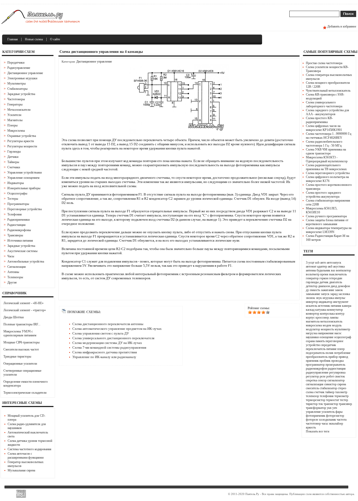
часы (325, 423)
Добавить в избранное (341, 26)
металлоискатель (331, 321)
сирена (341, 384)
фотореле (312, 419)
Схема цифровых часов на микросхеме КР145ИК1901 (324, 128)
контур (339, 313)
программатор (315, 364)
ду (307, 290)
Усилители (14, 115)
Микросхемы (16, 130)
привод (343, 357)
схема (309, 392)
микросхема (314, 325)
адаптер (322, 266)
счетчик (319, 392)
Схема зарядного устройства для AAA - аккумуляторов (327, 112)
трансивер (345, 404)
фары (339, 412)
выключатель (338, 274)
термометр (341, 396)
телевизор (312, 396)
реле (323, 376)
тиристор (312, 404)
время (324, 274)
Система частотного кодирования (29, 449)
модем (327, 325)
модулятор (313, 329)
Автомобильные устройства (25, 261)
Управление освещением (23, 178)
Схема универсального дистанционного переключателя (113, 338)
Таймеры (13, 162)
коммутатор (335, 309)
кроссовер (322, 317)
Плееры (12, 125)
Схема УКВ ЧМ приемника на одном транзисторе (326, 151)
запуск (325, 294)
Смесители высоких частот (21, 349)
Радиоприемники (18, 219)
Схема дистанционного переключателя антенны (107, 324)
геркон (323, 278)
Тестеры (12, 199)
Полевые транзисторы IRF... (21, 324)
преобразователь (317, 357)
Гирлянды (14, 151)
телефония (327, 396)
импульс (340, 298)
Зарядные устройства (21, 94)
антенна (311, 270)
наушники (312, 337)
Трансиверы (15, 235)
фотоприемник (315, 415)
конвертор (312, 313)
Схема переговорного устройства (328, 173)
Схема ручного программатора (326, 216)
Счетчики (13, 167)
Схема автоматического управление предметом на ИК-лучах (117, 329)
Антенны (13, 272)
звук (319, 298)
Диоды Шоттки (13, 317)
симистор (330, 384)
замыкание (313, 294)
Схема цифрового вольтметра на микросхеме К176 (327, 179)
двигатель (335, 282)
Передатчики (15, 62)
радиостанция (337, 368)
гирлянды (312, 282)
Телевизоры (15, 277)
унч (334, 408)
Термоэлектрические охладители (24, 392)
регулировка (337, 372)
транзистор (331, 404)
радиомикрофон (316, 368)
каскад (310, 309)
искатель (311, 306)
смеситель (312, 388)
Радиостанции (16, 225)
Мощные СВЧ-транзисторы (21, 342)
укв (329, 408)
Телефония (14, 214)
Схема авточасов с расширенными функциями (26, 455)
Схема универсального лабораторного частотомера (324, 104)
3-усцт (310, 262)
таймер (329, 392)
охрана (310, 341)
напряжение (326, 333)
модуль (336, 325)
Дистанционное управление (25, 73)
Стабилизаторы (17, 89)
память (320, 341)
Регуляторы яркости (20, 141)
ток (320, 404)
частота (341, 419)
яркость (311, 427)
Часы (10, 256)
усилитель (328, 412)
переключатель (316, 349)
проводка (337, 361)
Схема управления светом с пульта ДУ (100, 333)
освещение (326, 337)
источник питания (329, 306)
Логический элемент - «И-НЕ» (23, 303)
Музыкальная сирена (21, 470)
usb (317, 262)
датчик (323, 282)
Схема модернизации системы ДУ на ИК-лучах (107, 343)
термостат (332, 400)
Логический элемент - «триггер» (24, 310)
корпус (310, 317)
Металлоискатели (18, 110)
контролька (327, 313)
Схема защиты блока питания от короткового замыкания (327, 222)
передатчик (328, 345)
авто (323, 262)
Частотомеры (16, 99)
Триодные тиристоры (17, 356)
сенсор (322, 380)
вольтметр (312, 274)
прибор (333, 357)
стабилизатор (328, 388)
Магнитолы (15, 120)
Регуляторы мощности (22, 146)
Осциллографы (17, 193)
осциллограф (342, 337)
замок (339, 290)
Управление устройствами (24, 172)
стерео (342, 388)
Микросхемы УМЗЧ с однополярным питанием (19, 333)
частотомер (313, 423)
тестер (344, 400)
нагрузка (311, 333)
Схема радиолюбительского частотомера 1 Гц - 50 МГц (324, 143)
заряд (334, 294)
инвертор (312, 302)
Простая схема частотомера (324, 63)
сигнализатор (336, 380)
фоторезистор (335, 415)
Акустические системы (22, 251)
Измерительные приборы (23, 188)
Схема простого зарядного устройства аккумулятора (323, 194)
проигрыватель (335, 364)
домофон (344, 286)
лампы (334, 317)
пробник (324, 361)
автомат (311, 266)
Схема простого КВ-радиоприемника (319, 120)
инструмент (340, 302)
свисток (340, 376)
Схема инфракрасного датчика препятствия (104, 352)
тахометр (341, 392)
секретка (311, 380)
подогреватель (315, 353)
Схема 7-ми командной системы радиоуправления (109, 347)
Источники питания (20, 240)
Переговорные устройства (24, 209)
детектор (311, 286)
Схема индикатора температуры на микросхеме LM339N (328, 230)
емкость (315, 290)
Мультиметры (16, 83)
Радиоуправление (18, 68)
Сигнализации (16, 267)
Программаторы (18, 204)
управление (313, 412)
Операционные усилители (20, 363)
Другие (12, 282)
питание (331, 349)
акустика (339, 266)
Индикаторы (15, 183)
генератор (312, 278)
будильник (323, 270)
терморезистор (315, 400)
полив (329, 353)
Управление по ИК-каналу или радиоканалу (104, 357)
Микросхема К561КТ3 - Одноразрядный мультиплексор (327, 159)
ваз (333, 270)
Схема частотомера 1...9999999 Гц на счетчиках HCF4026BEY (328, 136)
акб (330, 266)
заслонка (344, 294)
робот (330, 376)
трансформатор (316, 408)
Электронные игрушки (22, 78)
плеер (341, 349)
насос (337, 333)
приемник (312, 361)
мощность (327, 329)
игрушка (328, 298)
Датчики (12, 157)
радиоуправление (317, 372)
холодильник (327, 419)
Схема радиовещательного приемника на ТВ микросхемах (326, 167)
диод (334, 286)
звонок (310, 298)
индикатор (325, 302)
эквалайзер (336, 423)
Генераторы (15, 104)
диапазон (324, 286)
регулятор (312, 376)
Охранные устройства (21, 136)
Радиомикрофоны (19, 230)
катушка (320, 309)
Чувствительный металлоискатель (328, 90)
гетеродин (335, 278)
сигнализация (314, 384)
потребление (342, 353)
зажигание (327, 290)
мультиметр (342, 329)
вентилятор (343, 270)
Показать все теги (317, 431)
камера (346, 306)
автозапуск (334, 262)
